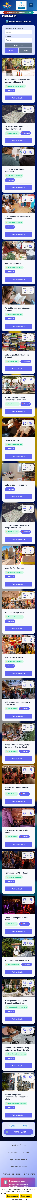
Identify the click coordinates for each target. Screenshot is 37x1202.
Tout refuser (26, 1196)
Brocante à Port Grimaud (15, 613)
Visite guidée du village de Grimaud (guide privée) (16, 1002)
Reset (26, 50)
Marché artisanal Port (14, 657)
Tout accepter (12, 1196)
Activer (21, 8)
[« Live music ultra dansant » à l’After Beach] (18, 689)
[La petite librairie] (18, 427)
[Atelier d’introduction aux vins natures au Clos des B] (18, 67)
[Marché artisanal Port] (18, 644)
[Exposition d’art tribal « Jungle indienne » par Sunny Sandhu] (18, 1035)
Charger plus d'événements (16, 1131)
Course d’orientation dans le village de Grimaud (16, 128)
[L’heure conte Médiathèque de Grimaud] (18, 203)
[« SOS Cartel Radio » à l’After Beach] (18, 817)
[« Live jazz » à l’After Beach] (18, 860)
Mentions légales (18, 1145)
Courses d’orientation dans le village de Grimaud (17, 526)
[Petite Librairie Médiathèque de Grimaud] (18, 295)
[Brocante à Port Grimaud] (18, 600)
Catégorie (8, 36)
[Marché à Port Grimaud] (18, 555)
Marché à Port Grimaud (14, 568)
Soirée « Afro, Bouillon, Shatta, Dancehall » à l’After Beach (17, 746)
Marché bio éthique (13, 263)
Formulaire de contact (18, 1167)
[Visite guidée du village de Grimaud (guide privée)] (18, 988)
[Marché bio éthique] (18, 250)
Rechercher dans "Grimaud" (14, 28)
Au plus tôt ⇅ (18, 45)
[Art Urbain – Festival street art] (18, 947)
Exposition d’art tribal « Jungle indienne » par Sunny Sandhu (18, 1049)
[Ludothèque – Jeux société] (18, 472)
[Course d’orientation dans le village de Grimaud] (18, 114)
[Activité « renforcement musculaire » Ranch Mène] (18, 385)
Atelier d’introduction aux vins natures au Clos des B (17, 81)
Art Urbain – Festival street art (18, 960)
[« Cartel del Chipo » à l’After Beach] (18, 775)
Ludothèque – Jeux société (16, 485)
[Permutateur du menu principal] (31, 5)
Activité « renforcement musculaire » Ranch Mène (16, 399)
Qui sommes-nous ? (18, 1160)
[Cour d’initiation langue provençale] (18, 156)
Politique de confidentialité (18, 1152)
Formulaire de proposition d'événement (19, 1174)
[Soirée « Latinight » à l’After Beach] (18, 905)
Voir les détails (18, 98)
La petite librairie (12, 440)
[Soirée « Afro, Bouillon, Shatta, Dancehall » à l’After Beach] (18, 732)
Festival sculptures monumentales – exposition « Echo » (16, 1097)
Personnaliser (17, 1199)
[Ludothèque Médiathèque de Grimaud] (18, 342)
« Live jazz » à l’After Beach (16, 873)
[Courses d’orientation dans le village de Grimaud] (18, 512)
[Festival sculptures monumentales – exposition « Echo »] (18, 1082)
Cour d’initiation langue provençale (14, 170)
